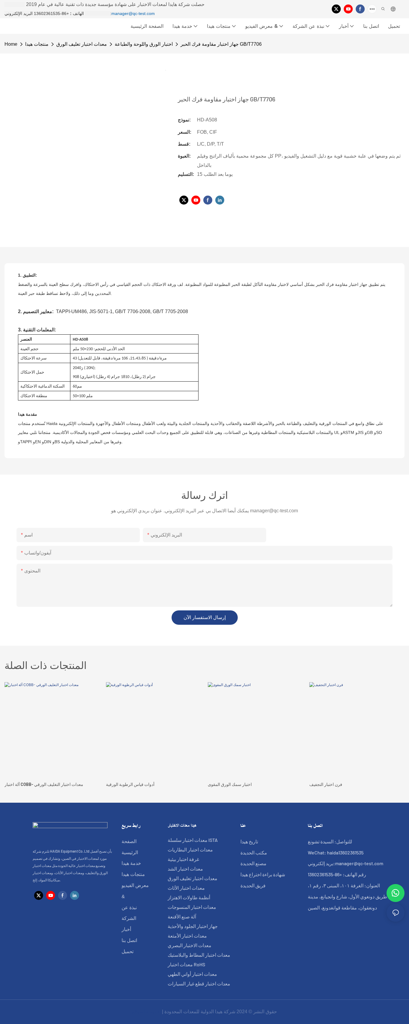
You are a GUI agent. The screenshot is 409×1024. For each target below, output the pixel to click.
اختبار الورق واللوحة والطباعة (144, 44)
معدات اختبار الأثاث (186, 888)
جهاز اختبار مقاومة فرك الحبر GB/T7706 (221, 44)
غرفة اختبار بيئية (183, 859)
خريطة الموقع (146, 1011)
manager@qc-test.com (133, 13)
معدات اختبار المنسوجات (192, 907)
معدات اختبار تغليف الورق (81, 44)
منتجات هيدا (37, 44)
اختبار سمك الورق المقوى (230, 784)
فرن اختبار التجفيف (325, 784)
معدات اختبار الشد (185, 868)
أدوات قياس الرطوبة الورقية (130, 784)
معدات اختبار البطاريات (190, 849)
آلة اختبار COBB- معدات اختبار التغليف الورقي (43, 784)
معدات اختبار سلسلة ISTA (193, 840)
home (10, 44)
